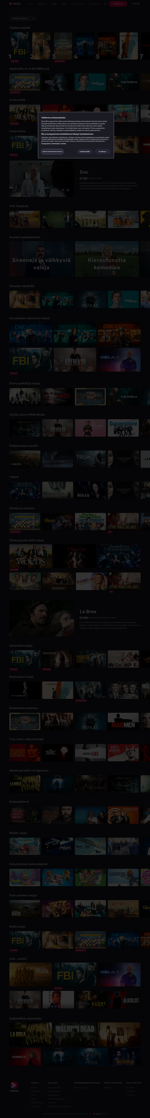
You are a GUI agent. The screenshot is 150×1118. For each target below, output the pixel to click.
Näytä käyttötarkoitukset (52, 151)
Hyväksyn (102, 151)
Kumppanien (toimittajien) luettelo (53, 143)
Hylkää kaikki (85, 151)
